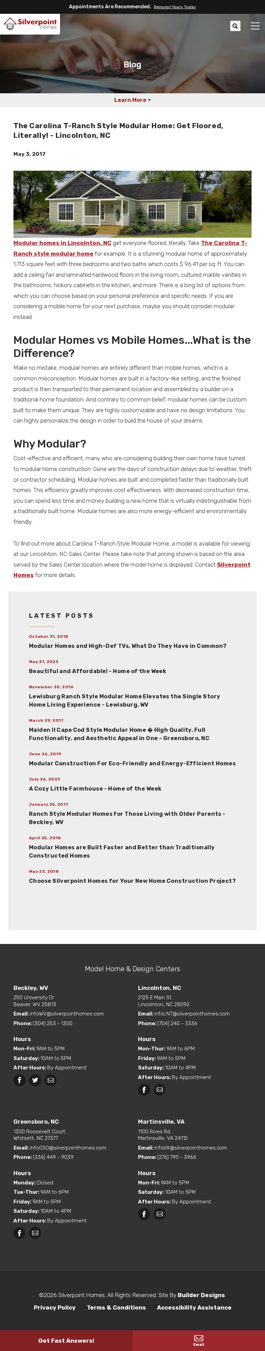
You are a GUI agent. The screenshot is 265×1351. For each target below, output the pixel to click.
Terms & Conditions (116, 1307)
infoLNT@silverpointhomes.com (192, 1014)
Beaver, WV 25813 (34, 1001)
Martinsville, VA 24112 (163, 1135)
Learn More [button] (130, 100)
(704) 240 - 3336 (177, 1023)
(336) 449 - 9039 (53, 1157)
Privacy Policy (55, 1307)
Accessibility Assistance (194, 1307)
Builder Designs (201, 1295)
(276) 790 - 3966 (176, 1157)
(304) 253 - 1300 (52, 1023)
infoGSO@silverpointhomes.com (68, 1148)
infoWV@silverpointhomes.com (67, 1014)
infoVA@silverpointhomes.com (190, 1148)
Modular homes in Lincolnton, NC (62, 242)
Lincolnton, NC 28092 (163, 1001)
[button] (173, 7)
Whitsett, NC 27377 (39, 1135)
